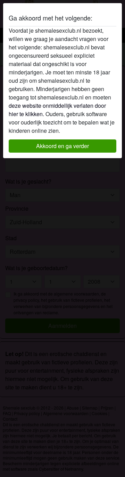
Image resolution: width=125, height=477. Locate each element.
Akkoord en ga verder (62, 146)
